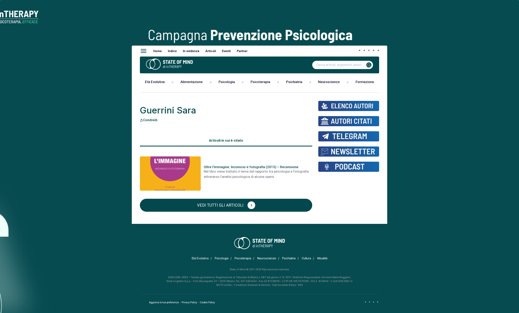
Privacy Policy (189, 302)
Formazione (365, 82)
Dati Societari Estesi (284, 284)
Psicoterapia (260, 82)
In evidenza (191, 51)
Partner (242, 51)
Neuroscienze (329, 82)
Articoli (210, 51)
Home (157, 51)
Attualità (322, 258)
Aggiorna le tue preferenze (164, 302)
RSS (300, 284)
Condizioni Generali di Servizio (252, 284)
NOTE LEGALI (224, 284)
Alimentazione (191, 82)
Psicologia (227, 82)
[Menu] (143, 51)
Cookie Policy (207, 302)
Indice (172, 51)
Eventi (226, 51)
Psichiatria (294, 82)
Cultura (306, 258)
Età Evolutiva (155, 82)
